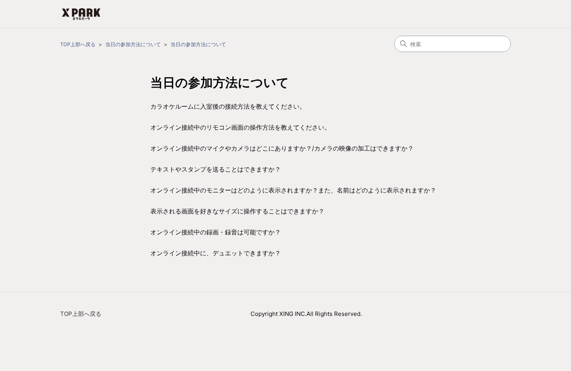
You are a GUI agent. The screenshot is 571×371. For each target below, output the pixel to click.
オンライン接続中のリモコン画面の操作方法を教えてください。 (240, 127)
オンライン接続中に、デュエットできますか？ (215, 253)
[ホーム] (81, 14)
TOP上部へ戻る (78, 44)
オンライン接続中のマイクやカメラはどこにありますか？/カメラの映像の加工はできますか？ (282, 148)
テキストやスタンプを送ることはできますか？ (215, 169)
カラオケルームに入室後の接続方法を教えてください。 (228, 106)
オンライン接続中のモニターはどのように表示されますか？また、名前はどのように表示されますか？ (293, 190)
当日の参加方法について (133, 44)
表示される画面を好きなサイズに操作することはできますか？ (237, 211)
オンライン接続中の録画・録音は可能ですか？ (215, 232)
